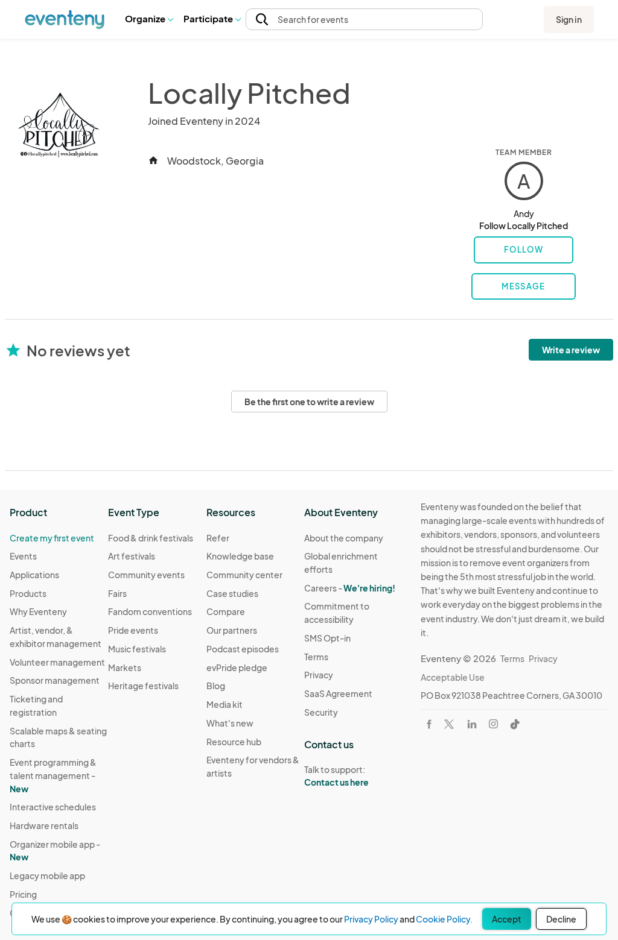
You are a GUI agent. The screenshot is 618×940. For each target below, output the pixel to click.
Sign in (569, 19)
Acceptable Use (453, 677)
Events (23, 555)
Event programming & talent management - (53, 775)
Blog (215, 685)
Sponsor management (55, 680)
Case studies (232, 593)
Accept (506, 918)
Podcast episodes (242, 648)
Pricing (23, 894)
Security (321, 712)
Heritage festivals (143, 685)
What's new (229, 723)
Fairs (117, 593)
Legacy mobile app (47, 875)
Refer (217, 537)
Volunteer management (57, 662)
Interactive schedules (53, 806)
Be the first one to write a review (309, 401)
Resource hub (233, 741)
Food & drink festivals (150, 537)
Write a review (571, 349)
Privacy (318, 674)
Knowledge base (240, 555)
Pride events (133, 630)
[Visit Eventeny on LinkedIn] (472, 724)
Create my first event (52, 537)
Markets (124, 667)
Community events (146, 574)
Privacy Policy (371, 918)
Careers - (349, 587)
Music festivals (137, 648)
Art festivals (131, 555)
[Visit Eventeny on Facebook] (429, 724)
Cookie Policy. (444, 918)
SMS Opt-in (327, 637)
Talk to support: (336, 775)
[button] (148, 19)
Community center (244, 574)
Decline (561, 918)
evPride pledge (236, 667)
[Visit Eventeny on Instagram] (493, 724)
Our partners (231, 630)
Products (28, 593)
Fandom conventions (150, 611)
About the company (343, 537)
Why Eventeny (38, 611)
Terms (316, 656)
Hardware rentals (44, 825)
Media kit (224, 704)
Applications (34, 574)
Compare (225, 611)
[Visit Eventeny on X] (449, 724)
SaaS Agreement (338, 693)
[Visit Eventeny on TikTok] (514, 724)
